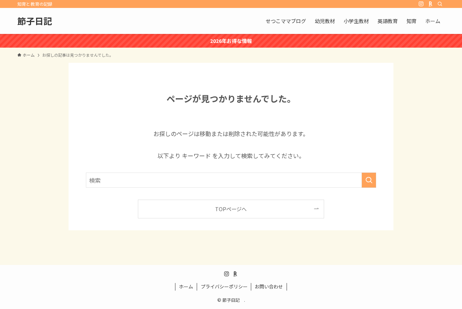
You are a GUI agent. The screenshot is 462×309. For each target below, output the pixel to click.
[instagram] (421, 4)
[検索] (440, 4)
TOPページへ (231, 209)
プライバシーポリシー (224, 286)
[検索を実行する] (369, 180)
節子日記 (39, 21)
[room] (430, 4)
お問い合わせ (269, 286)
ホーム (186, 286)
